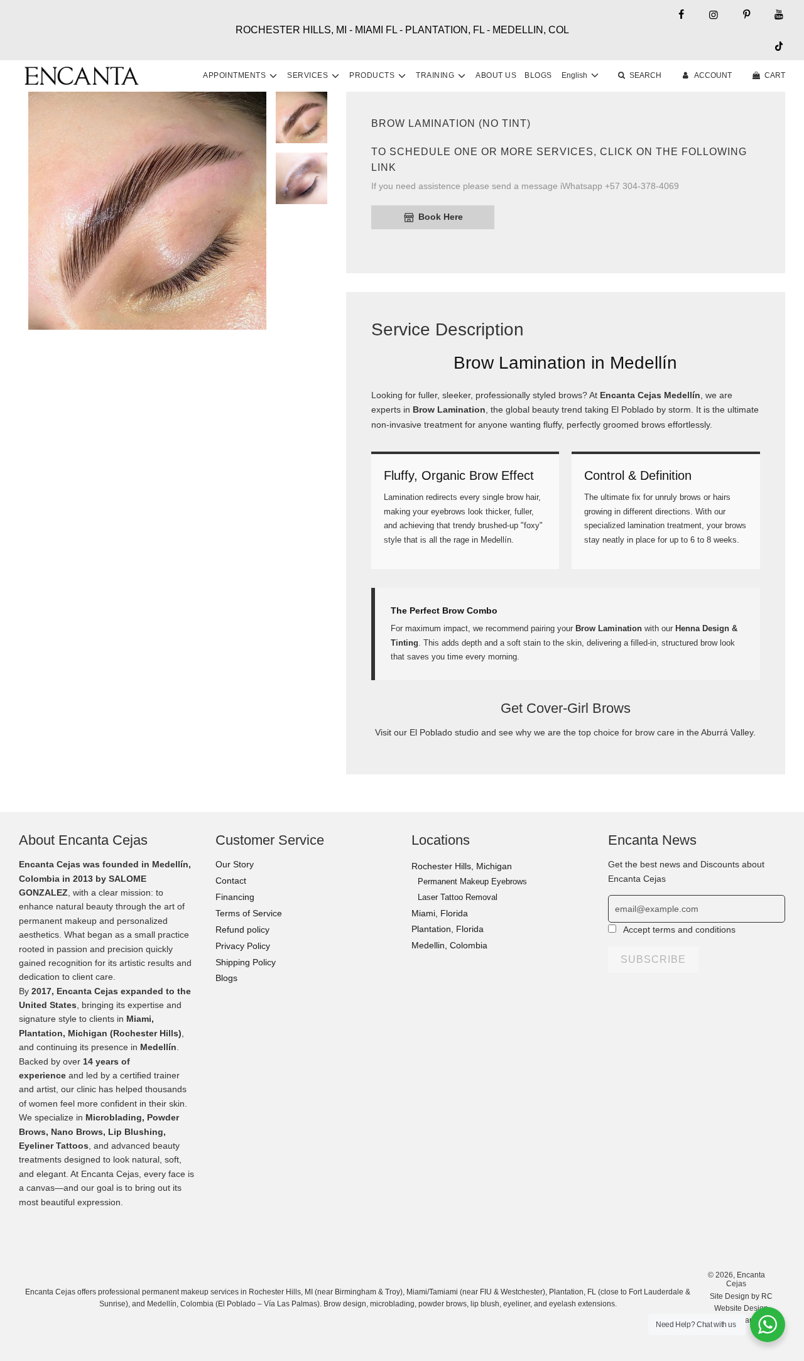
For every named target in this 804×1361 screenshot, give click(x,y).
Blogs (538, 75)
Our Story (234, 864)
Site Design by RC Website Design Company (741, 1308)
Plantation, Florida (447, 929)
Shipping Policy (245, 962)
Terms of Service (248, 913)
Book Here (440, 217)
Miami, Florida (439, 913)
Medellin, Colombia (449, 945)
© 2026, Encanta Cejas (736, 1279)
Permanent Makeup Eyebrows (472, 881)
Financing (234, 897)
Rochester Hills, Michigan (461, 866)
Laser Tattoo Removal (457, 897)
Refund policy (242, 930)
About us (495, 75)
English (575, 75)
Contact (230, 881)
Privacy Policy (242, 946)
